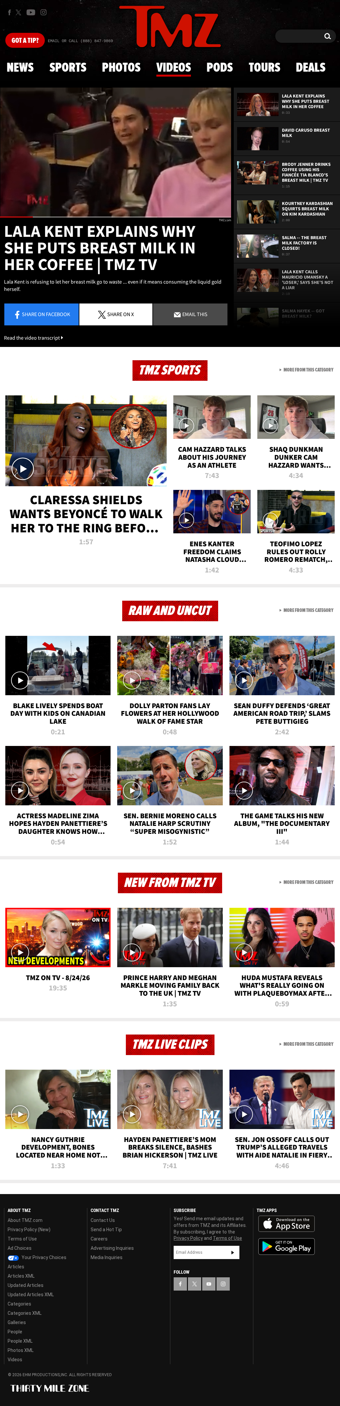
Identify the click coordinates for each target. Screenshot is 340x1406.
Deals (310, 68)
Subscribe (232, 1252)
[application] (115, 153)
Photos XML (21, 1350)
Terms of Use (22, 1238)
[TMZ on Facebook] (9, 12)
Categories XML (25, 1313)
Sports (67, 68)
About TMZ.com (25, 1220)
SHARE (120, 314)
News (20, 68)
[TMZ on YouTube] (208, 1284)
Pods (220, 68)
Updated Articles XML (31, 1294)
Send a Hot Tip (106, 1229)
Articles (16, 1266)
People (15, 1331)
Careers (99, 1238)
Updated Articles (25, 1285)
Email (194, 314)
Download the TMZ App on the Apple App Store (286, 1224)
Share (46, 314)
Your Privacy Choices (43, 1257)
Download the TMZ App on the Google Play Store (286, 1246)
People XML (20, 1341)
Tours (264, 68)
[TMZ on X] (19, 12)
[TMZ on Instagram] (43, 12)
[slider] (115, 217)
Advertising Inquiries (112, 1248)
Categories (19, 1303)
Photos (121, 68)
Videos (173, 68)
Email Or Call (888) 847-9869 (80, 41)
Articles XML (21, 1276)
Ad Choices (20, 1248)
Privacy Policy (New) (29, 1229)
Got (25, 40)
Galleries (17, 1322)
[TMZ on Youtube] (31, 12)
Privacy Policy (188, 1238)
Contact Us (103, 1220)
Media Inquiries (107, 1257)
